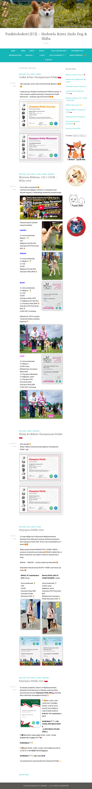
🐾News (22, 51)
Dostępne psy (77, 51)
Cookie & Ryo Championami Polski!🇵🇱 (40, 77)
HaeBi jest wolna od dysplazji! (75, 117)
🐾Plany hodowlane (57, 51)
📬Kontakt (47, 60)
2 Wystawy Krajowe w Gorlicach (76, 86)
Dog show (31, 74)
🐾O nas (41, 55)
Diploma (22, 74)
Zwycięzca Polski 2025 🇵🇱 (33, 681)
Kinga (14, 86)
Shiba (41, 51)
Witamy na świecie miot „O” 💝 (75, 75)
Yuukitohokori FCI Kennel (35, 785)
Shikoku (28, 55)
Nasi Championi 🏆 (57, 55)
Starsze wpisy (24, 775)
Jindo (31, 51)
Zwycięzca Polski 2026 (31, 530)
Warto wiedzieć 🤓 (77, 55)
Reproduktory (15, 55)
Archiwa (69, 136)
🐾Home (12, 51)
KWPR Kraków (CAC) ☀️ (74, 105)
